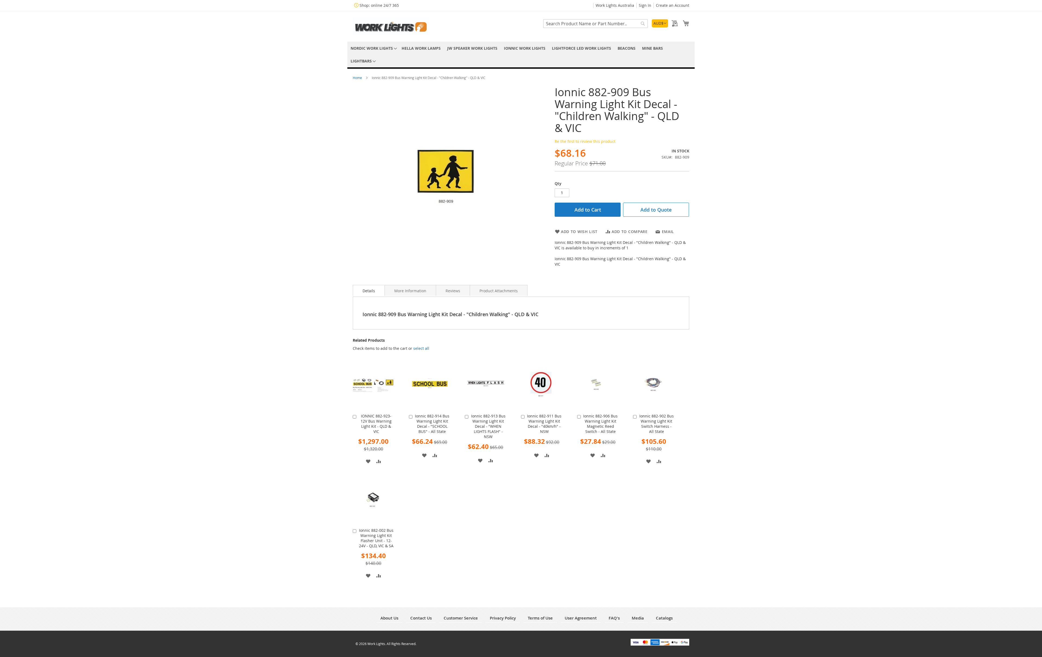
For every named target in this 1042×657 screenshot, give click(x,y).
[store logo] (391, 26)
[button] (660, 23)
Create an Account (672, 5)
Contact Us (421, 618)
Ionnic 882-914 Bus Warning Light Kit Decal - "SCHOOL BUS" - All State (432, 423)
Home (358, 78)
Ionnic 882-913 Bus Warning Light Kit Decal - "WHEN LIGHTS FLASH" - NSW (488, 426)
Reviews (453, 290)
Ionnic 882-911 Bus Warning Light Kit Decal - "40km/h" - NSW (544, 423)
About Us (389, 618)
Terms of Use (540, 618)
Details (369, 290)
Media (638, 618)
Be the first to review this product (585, 141)
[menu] (521, 54)
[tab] (369, 290)
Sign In (645, 5)
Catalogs (664, 618)
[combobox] (595, 23)
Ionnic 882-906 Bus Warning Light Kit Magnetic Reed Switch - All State (600, 423)
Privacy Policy (503, 618)
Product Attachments (498, 290)
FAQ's (614, 618)
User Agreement (581, 618)
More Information (410, 290)
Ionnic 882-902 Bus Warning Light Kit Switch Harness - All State (656, 423)
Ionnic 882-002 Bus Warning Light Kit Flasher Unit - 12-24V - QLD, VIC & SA (376, 538)
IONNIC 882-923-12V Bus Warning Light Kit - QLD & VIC (376, 423)
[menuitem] (372, 48)
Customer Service (461, 618)
